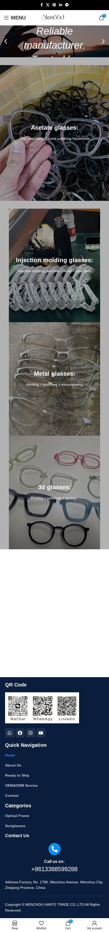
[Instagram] (30, 732)
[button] (6, 41)
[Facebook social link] (41, 5)
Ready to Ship (17, 775)
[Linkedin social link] (61, 5)
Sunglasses (15, 826)
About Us (13, 765)
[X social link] (47, 5)
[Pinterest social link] (54, 5)
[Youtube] (40, 732)
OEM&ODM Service (21, 785)
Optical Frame (17, 816)
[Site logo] (54, 17)
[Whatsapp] (9, 732)
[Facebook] (20, 732)
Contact (12, 795)
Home (10, 755)
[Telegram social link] (67, 5)
